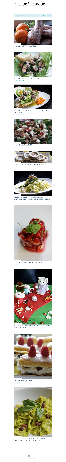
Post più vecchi (47, 448)
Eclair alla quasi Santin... (25, 381)
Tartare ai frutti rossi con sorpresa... (30, 263)
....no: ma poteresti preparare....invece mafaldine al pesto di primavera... (30, 440)
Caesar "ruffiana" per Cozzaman (27, 78)
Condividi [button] (16, 80)
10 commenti (21, 166)
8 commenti (21, 264)
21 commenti (21, 382)
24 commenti (21, 114)
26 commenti (21, 80)
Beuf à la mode (31, 4)
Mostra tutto (46, 15)
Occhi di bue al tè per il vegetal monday (31, 165)
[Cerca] (51, 3)
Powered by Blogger (34, 455)
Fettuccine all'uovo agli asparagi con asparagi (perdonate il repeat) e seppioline (32, 198)
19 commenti (21, 146)
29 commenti (21, 442)
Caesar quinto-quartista (25, 46)
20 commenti (21, 329)
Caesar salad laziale (23, 145)
